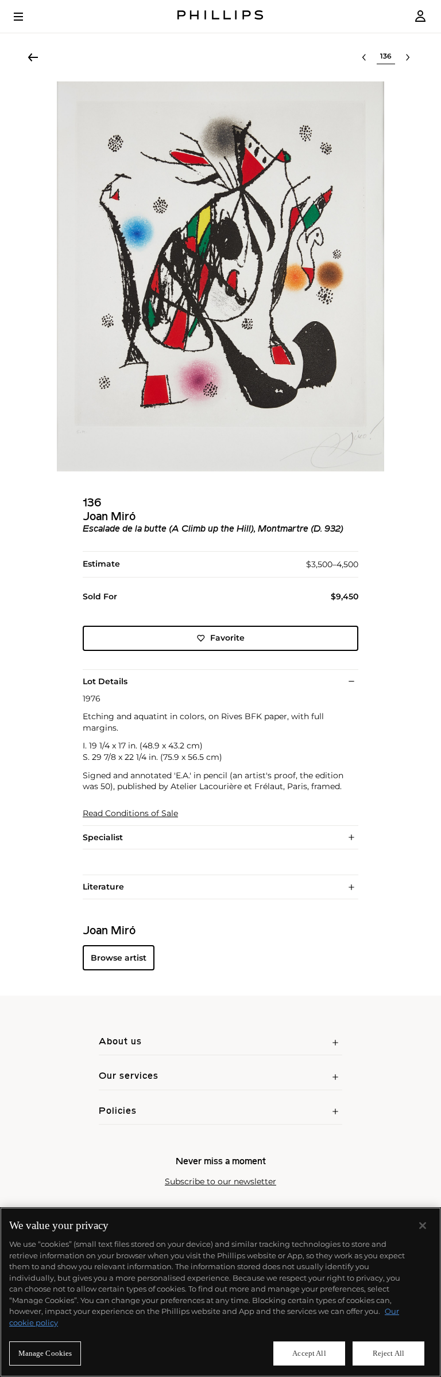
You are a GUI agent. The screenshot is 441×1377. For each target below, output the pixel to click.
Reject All (388, 1353)
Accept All (309, 1353)
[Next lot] (408, 57)
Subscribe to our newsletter (220, 1182)
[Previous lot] (364, 57)
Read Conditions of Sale (130, 813)
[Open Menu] (26, 16)
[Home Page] (220, 16)
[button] (220, 276)
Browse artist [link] (118, 958)
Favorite (227, 638)
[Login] (420, 16)
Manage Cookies (45, 1353)
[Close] (422, 1225)
